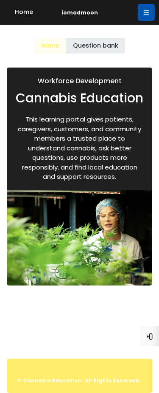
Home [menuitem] (24, 12)
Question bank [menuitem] (95, 45)
